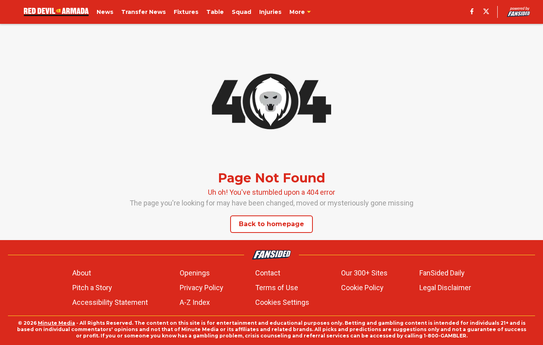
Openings (195, 273)
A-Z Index (195, 302)
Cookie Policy (362, 287)
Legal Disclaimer (445, 287)
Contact (267, 273)
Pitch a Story (92, 287)
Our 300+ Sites (364, 273)
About (81, 273)
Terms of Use (276, 287)
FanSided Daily (442, 273)
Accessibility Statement (110, 302)
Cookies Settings (282, 302)
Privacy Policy (201, 287)
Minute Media (56, 323)
